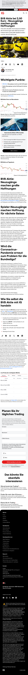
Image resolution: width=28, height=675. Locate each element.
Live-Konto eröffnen (23, 9)
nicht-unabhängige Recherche (15, 366)
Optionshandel (6, 528)
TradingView (6, 543)
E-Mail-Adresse (5, 438)
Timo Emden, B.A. (9, 69)
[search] (24, 13)
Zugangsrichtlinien (15, 466)
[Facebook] (6, 64)
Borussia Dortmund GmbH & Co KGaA (10, 200)
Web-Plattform (6, 539)
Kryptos (4, 375)
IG (3, 586)
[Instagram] (10, 64)
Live (3, 311)
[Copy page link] (2, 64)
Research (5, 554)
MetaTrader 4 (6, 546)
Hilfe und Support (15, 569)
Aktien (2, 61)
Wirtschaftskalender (8, 558)
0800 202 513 (6, 573)
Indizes (19, 375)
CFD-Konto (10, 95)
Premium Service (7, 531)
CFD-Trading (6, 529)
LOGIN (16, 9)
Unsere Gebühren (7, 533)
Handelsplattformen (7, 537)
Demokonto (10, 311)
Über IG (4, 588)
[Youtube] (18, 64)
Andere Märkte (6, 522)
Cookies (9, 588)
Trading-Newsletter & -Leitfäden (10, 562)
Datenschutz (21, 586)
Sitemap (6, 586)
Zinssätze (5, 520)
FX (8, 375)
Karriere (14, 666)
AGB (16, 586)
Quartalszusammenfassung (5, 368)
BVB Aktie (4, 84)
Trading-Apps (6, 541)
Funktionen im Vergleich (8, 550)
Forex (4, 514)
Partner (9, 666)
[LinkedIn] (22, 64)
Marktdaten (5, 556)
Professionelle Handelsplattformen (11, 548)
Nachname (4, 432)
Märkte (4, 512)
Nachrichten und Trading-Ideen (10, 560)
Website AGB (14, 400)
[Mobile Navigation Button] (26, 13)
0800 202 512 (6, 569)
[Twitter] (14, 64)
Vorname (4, 426)
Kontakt (5, 566)
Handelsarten (6, 525)
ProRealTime (6, 545)
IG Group (5, 666)
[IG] (2, 13)
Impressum (11, 586)
